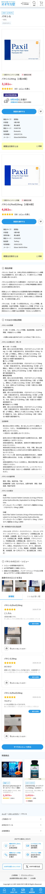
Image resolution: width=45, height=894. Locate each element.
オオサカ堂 (23, 884)
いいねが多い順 (33, 596)
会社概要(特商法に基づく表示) (18, 878)
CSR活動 (33, 878)
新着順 (11, 596)
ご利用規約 (14, 875)
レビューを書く (24, 89)
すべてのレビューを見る (22, 747)
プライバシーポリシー (27, 875)
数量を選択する (19, 111)
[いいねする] (6, 648)
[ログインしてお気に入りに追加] (40, 111)
